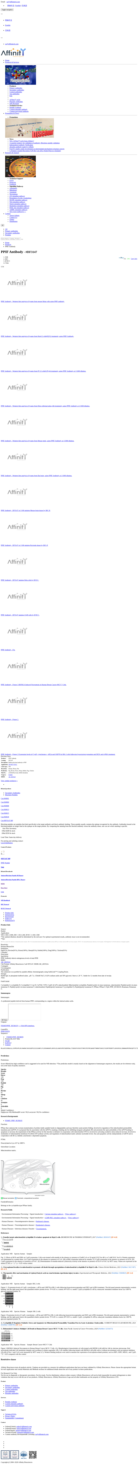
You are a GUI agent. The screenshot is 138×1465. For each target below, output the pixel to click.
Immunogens (9, 915)
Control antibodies (15, 92)
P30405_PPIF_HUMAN (13, 1120)
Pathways (8, 919)
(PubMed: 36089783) (8, 1325)
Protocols (12, 182)
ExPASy (8, 1043)
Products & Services (12, 62)
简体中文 (10, 5)
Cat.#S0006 (5, 802)
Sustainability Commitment (14, 1418)
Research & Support (12, 153)
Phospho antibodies (16, 102)
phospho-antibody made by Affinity (21, 147)
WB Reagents (14, 104)
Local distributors (7, 843)
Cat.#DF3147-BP (7, 820)
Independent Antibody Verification (21, 145)
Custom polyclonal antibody (19, 111)
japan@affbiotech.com (23, 1430)
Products (8, 244)
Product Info (9, 913)
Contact (7, 214)
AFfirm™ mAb (14, 100)
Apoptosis (12, 192)
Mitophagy (13, 190)
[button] (4, 756)
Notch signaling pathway (18, 204)
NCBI (7, 1041)
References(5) (10, 920)
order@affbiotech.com (24, 1426)
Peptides (8, 235)
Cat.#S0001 (5, 798)
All (6, 229)
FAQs (11, 180)
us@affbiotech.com (13, 2)
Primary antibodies (15, 88)
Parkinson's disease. (42, 1221)
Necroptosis (13, 194)
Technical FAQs (10, 1414)
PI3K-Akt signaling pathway (19, 208)
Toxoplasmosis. (41, 1229)
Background (9, 917)
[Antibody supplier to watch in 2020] (14, 1458)
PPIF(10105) (5, 1031)
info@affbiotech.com (24, 1428)
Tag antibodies (14, 94)
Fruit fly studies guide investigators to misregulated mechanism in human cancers (36, 149)
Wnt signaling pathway (17, 202)
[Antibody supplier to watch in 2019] (5, 1458)
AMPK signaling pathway (18, 210)
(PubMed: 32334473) (105, 1329)
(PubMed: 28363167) (103, 1237)
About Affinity (14, 215)
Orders (11, 219)
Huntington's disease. (43, 1225)
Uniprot (7, 1045)
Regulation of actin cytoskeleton (20, 198)
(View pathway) (70, 1214)
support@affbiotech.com (25, 1432)
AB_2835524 (12, 777)
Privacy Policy (10, 1416)
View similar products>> (9, 781)
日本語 (24, 5)
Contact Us (13, 217)
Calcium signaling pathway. (54, 1214)
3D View (4, 1020)
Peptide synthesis (15, 107)
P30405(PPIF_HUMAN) (9, 1026)
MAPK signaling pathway (18, 200)
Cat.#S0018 (5, 817)
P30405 (11, 775)
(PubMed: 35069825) (119, 1273)
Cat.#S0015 (5, 813)
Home (7, 60)
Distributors (13, 221)
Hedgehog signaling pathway (19, 206)
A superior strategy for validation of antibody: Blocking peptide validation (34, 143)
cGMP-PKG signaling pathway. (56, 1218)
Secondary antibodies (16, 90)
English (18, 5)
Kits (10, 96)
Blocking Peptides (11, 795)
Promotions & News (12, 113)
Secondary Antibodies (12, 793)
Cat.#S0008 (5, 806)
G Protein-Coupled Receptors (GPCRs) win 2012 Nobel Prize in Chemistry (35, 151)
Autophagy (13, 188)
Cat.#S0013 (5, 809)
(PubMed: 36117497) (128, 1267)
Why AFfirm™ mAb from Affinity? (21, 141)
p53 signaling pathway (17, 196)
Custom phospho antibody (18, 109)
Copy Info (134, 259)
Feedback (12, 184)
